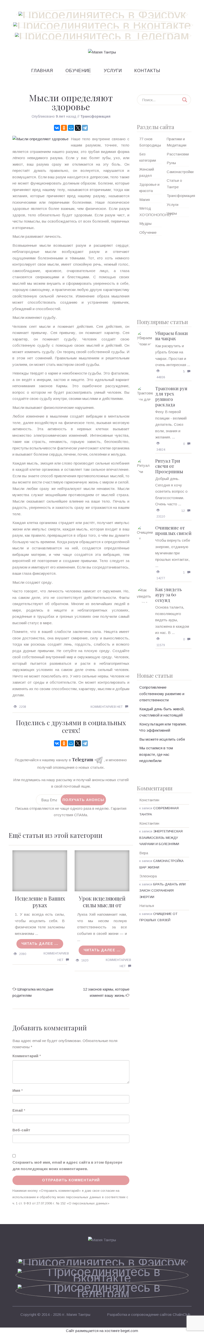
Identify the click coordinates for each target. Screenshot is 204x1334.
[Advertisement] (164, 275)
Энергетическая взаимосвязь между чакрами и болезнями (161, 837)
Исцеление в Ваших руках (40, 901)
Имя (16, 1090)
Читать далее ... (39, 944)
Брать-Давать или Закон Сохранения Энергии (162, 890)
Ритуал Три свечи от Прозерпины (169, 466)
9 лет (60, 116)
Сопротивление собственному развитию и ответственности (161, 693)
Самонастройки (180, 172)
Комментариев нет (107, 707)
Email (17, 1110)
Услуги (113, 70)
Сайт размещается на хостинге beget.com (102, 1331)
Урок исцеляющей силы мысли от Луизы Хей (102, 905)
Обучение (78, 70)
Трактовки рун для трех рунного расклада (171, 396)
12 (183, 511)
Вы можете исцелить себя (162, 739)
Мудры (145, 223)
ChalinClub (181, 1314)
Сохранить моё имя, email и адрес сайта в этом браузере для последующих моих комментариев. (67, 1165)
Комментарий (25, 1056)
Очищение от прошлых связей (173, 530)
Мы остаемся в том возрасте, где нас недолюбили (156, 754)
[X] (78, 128)
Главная (42, 70)
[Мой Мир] (71, 128)
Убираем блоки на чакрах (171, 336)
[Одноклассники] (64, 128)
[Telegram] (85, 128)
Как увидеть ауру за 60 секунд (168, 594)
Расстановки (178, 154)
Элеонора (148, 876)
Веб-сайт (21, 1130)
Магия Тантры (78, 1314)
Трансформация (95, 116)
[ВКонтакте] (57, 128)
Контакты (147, 70)
